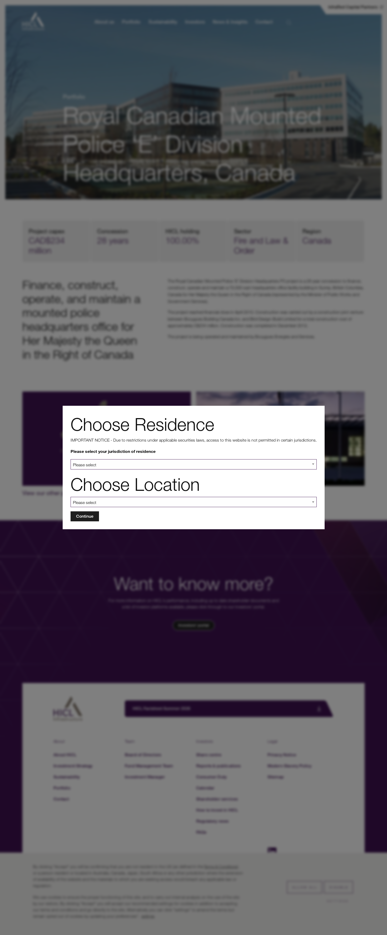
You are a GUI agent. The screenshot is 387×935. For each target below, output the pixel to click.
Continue (84, 516)
